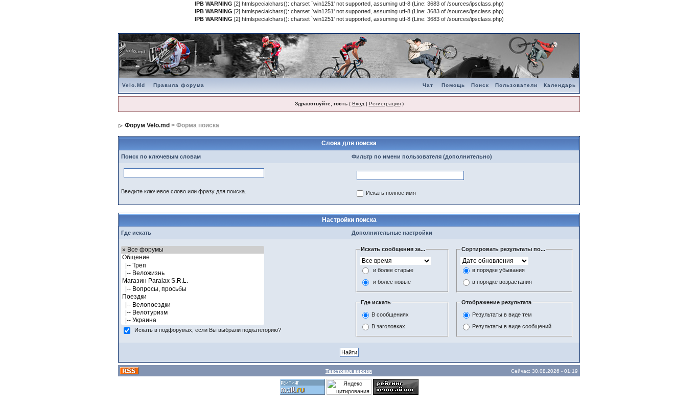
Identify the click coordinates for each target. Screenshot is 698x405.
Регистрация (385, 103)
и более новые (392, 282)
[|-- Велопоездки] (192, 305)
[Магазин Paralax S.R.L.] (192, 281)
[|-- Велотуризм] (192, 313)
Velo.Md (133, 85)
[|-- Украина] (192, 320)
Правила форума (178, 85)
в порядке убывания (498, 270)
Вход (358, 103)
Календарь (560, 85)
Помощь (453, 85)
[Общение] (192, 257)
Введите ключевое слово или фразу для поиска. (183, 191)
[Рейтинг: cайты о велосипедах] (395, 387)
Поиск (480, 85)
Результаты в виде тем (502, 315)
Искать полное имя (391, 193)
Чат (428, 85)
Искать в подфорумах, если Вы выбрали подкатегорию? (207, 330)
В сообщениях (390, 315)
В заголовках (388, 327)
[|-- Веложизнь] (192, 273)
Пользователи (516, 85)
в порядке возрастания (502, 282)
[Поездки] (192, 297)
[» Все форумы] (192, 250)
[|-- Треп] (192, 265)
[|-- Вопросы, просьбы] (192, 289)
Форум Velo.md (147, 125)
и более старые (393, 270)
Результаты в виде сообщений (511, 327)
